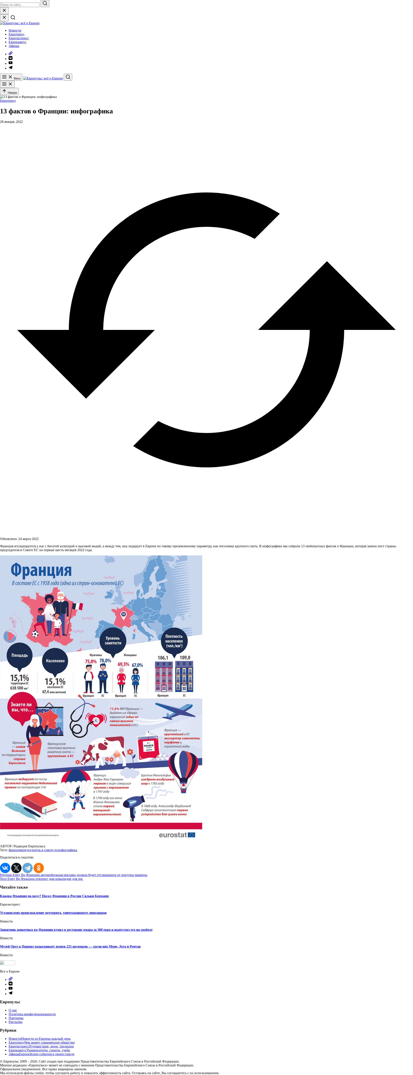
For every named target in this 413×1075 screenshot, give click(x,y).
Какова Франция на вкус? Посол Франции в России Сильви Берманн (54, 896)
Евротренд (16, 34)
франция (15, 850)
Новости (15, 30)
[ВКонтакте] (5, 868)
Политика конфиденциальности (32, 1014)
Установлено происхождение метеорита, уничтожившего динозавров (53, 913)
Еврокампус (17, 42)
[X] (16, 868)
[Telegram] (27, 868)
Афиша (14, 46)
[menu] (7, 84)
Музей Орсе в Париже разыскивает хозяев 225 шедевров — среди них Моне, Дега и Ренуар (70, 946)
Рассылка (15, 1022)
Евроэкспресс (19, 38)
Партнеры (16, 1018)
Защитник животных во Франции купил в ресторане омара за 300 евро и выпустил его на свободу (76, 930)
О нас (13, 1010)
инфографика (67, 850)
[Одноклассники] (39, 868)
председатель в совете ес (39, 850)
